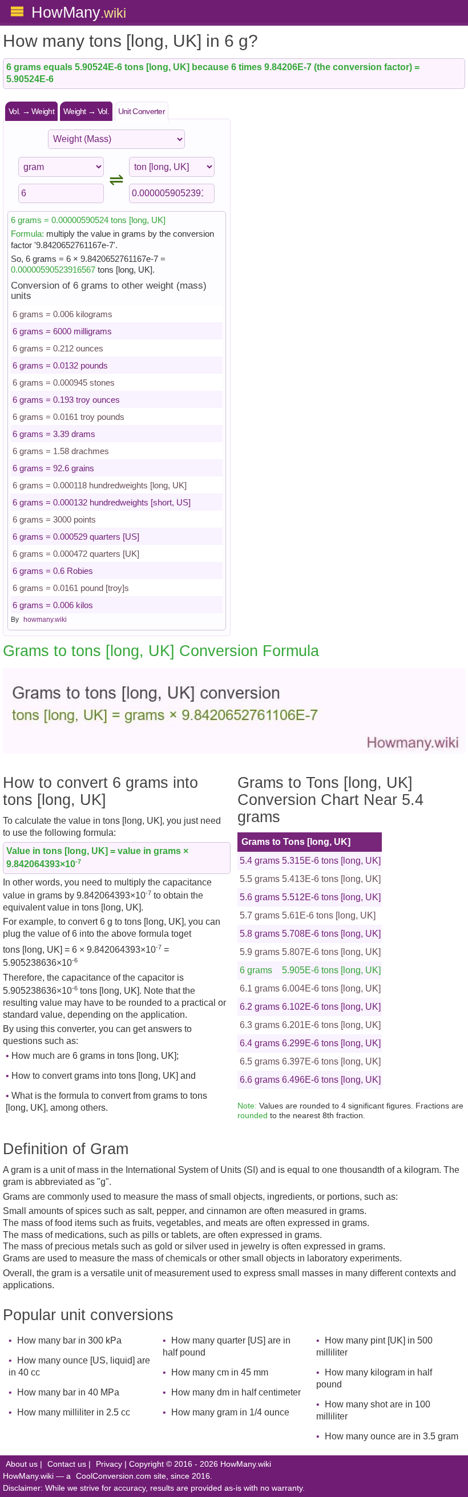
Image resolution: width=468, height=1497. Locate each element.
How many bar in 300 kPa (69, 1340)
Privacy (109, 1464)
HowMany (78, 12)
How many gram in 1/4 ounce (230, 1412)
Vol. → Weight (31, 111)
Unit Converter (141, 111)
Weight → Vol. (86, 111)
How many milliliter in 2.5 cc (73, 1412)
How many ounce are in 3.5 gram (391, 1436)
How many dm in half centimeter (236, 1392)
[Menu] (17, 11)
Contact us (66, 1464)
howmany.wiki (45, 620)
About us (22, 1464)
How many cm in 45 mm (219, 1372)
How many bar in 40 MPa (68, 1392)
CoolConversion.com (113, 1476)
